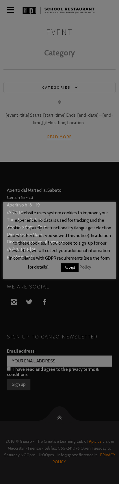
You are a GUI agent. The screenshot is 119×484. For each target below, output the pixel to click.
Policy (85, 267)
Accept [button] (70, 267)
